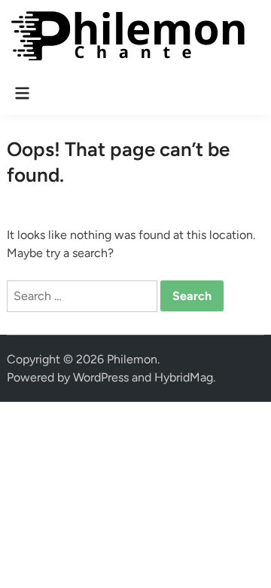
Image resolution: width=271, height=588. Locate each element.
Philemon (132, 359)
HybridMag (183, 377)
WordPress (101, 377)
